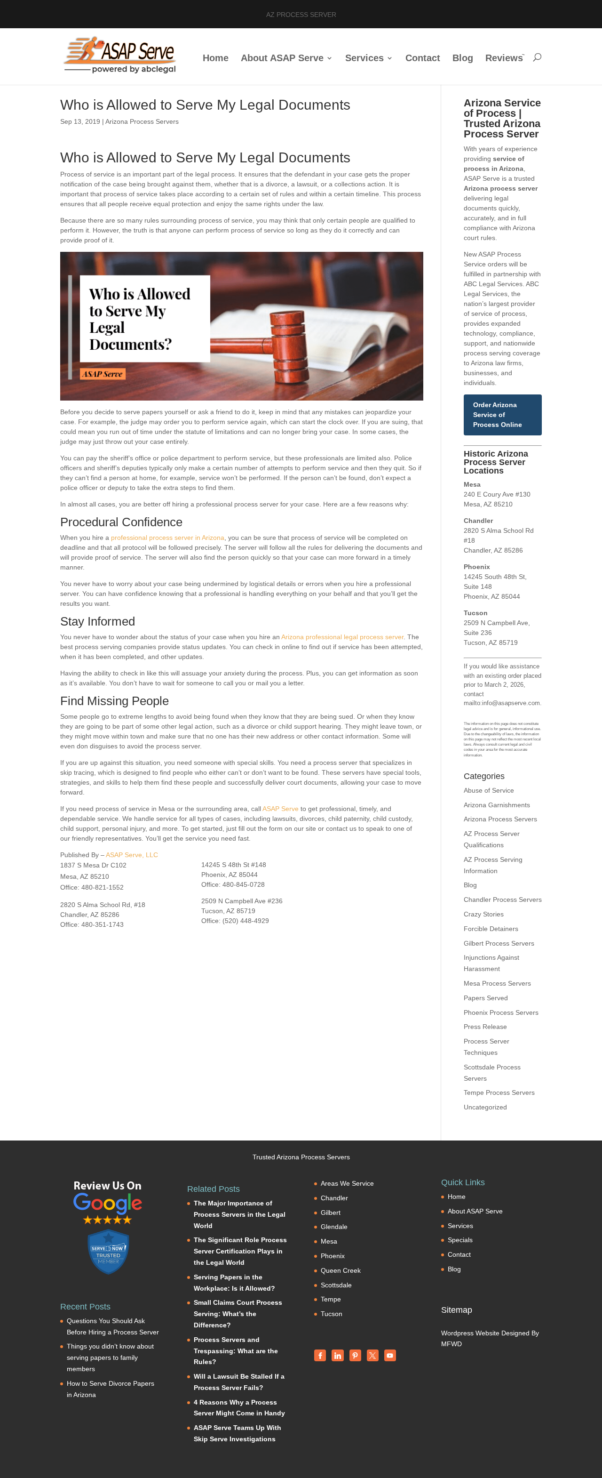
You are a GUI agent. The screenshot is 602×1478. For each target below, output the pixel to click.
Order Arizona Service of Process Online (497, 414)
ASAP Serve (280, 808)
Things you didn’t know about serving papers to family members (110, 1357)
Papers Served (486, 998)
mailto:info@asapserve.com (502, 703)
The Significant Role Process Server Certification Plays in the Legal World (240, 1251)
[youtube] (390, 1355)
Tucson (331, 1313)
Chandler (334, 1198)
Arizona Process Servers (142, 121)
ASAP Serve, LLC (132, 855)
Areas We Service (347, 1183)
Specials (460, 1240)
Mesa (329, 1241)
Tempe (331, 1299)
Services (364, 59)
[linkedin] (337, 1355)
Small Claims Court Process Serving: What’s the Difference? (238, 1314)
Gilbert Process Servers (499, 943)
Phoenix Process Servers (501, 1012)
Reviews (504, 59)
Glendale (334, 1226)
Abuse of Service (489, 790)
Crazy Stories (484, 914)
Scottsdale (336, 1285)
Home (216, 59)
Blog (462, 59)
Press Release (485, 1026)
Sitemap (456, 1310)
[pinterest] (355, 1355)
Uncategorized (485, 1107)
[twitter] (373, 1355)
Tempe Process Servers (499, 1092)
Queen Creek (341, 1270)
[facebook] (320, 1355)
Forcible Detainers (491, 928)
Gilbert (331, 1212)
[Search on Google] (108, 1203)
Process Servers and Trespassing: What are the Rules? (236, 1351)
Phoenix (333, 1256)
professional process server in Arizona (167, 537)
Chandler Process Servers (503, 899)
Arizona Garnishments (497, 805)
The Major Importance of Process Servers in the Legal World (239, 1214)
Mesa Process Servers (497, 983)
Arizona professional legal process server (342, 637)
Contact (422, 59)
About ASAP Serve (282, 59)
